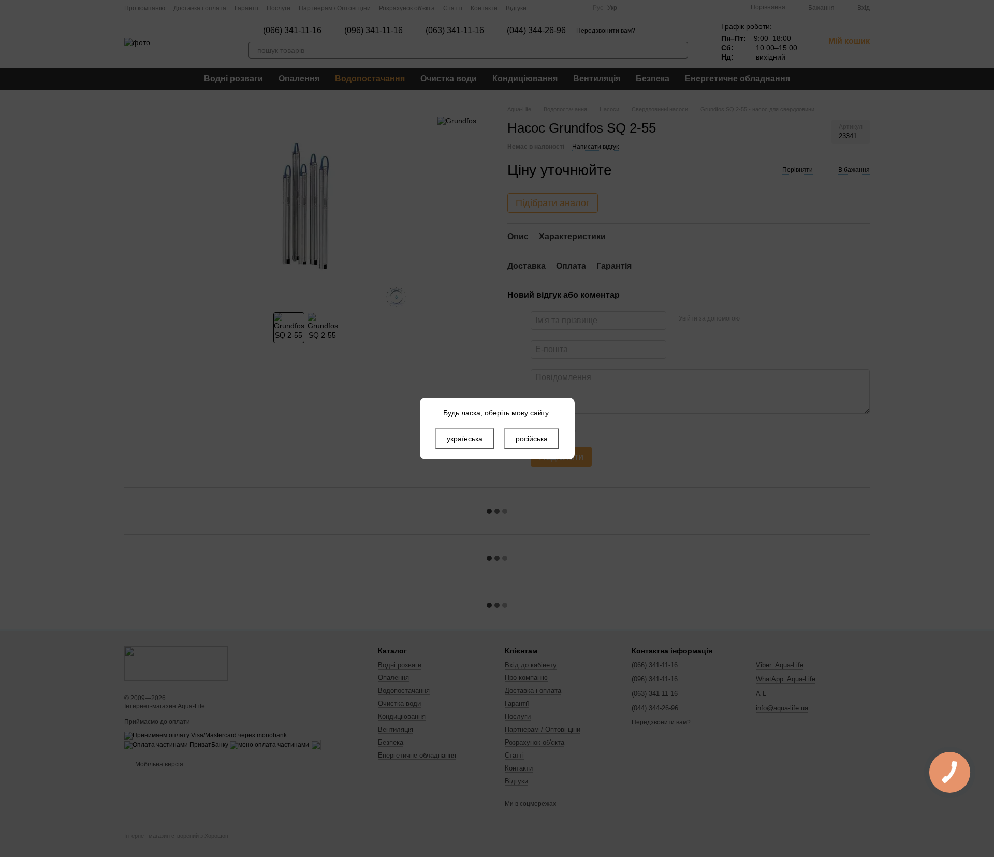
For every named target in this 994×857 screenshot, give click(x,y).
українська (465, 438)
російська (532, 438)
